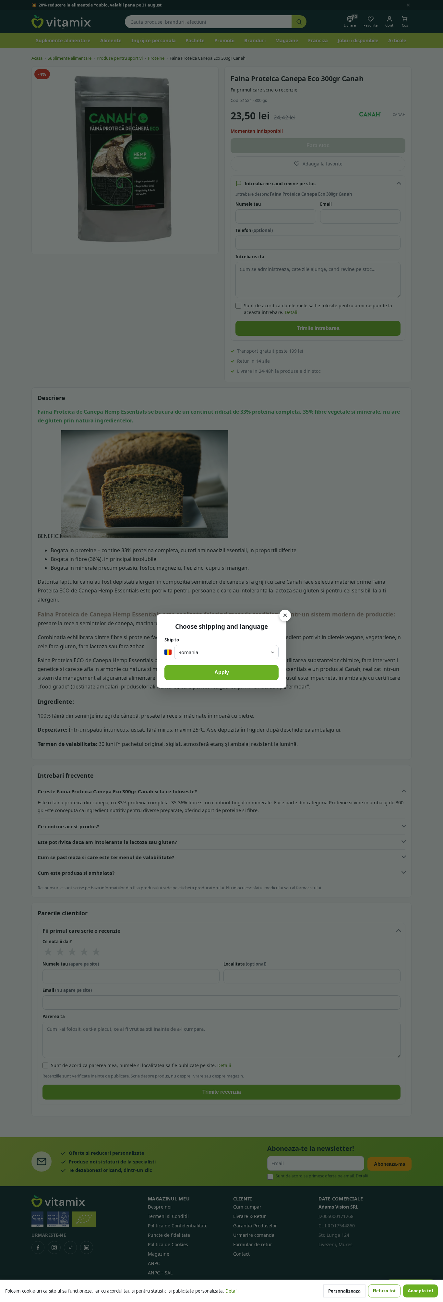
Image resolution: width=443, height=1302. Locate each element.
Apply (221, 672)
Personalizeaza (344, 1291)
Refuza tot (384, 1290)
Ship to (171, 640)
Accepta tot (420, 1290)
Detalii (231, 1291)
